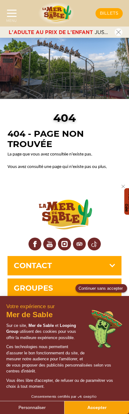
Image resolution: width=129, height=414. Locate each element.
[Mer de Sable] (56, 13)
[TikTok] (94, 244)
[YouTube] (49, 244)
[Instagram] (64, 244)
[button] (109, 13)
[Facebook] (34, 244)
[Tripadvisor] (79, 244)
